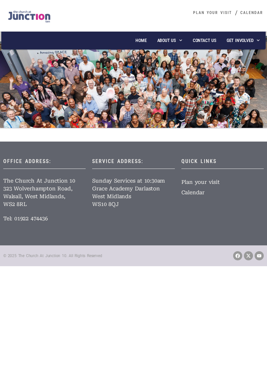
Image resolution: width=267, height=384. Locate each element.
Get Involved (240, 40)
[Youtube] (259, 255)
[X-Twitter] (248, 255)
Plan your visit (212, 12)
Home (141, 40)
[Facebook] (237, 255)
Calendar (251, 12)
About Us (166, 40)
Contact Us (204, 40)
